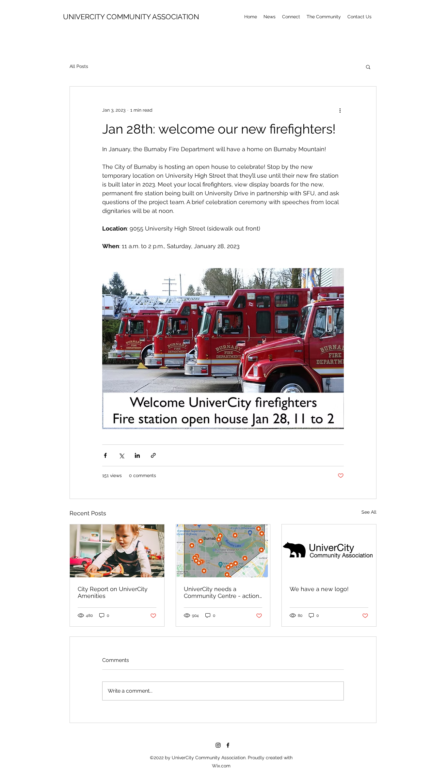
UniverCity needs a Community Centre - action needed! (221, 592)
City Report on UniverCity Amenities (113, 592)
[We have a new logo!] (329, 550)
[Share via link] (153, 455)
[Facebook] (228, 745)
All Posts (79, 66)
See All (368, 512)
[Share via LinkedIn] (137, 455)
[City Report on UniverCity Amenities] (117, 550)
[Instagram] (218, 745)
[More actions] (340, 110)
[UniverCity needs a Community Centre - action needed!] (223, 550)
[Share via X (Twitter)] (121, 455)
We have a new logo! (319, 589)
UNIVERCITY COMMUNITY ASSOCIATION (131, 16)
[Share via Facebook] (105, 455)
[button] (323, 17)
